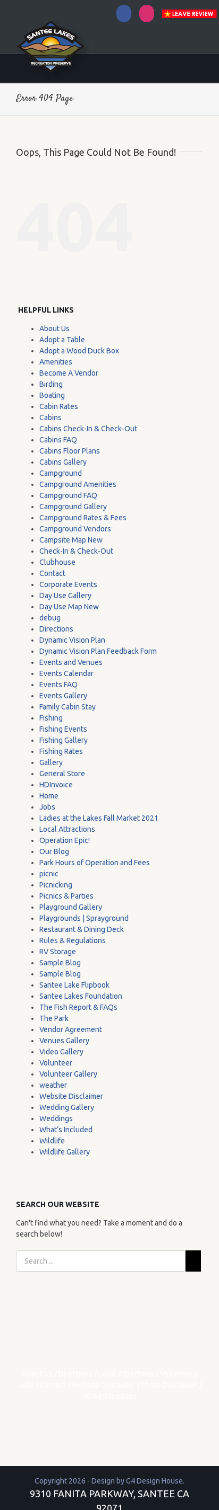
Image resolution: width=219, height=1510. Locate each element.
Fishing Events (63, 729)
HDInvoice (56, 784)
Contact (52, 573)
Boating (52, 395)
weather (53, 1085)
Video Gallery (61, 1051)
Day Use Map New (69, 606)
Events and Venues (71, 662)
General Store (62, 773)
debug (50, 618)
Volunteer (55, 1063)
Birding (51, 384)
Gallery (51, 762)
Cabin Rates (58, 406)
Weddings (56, 1118)
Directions (56, 629)
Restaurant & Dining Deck (81, 929)
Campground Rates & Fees (83, 517)
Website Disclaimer (71, 1096)
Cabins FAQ (58, 440)
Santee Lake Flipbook (74, 985)
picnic (48, 873)
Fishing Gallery (63, 740)
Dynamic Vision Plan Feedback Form (98, 651)
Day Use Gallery (65, 595)
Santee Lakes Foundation (80, 996)
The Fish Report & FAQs (78, 1007)
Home (48, 796)
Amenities (55, 362)
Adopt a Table (62, 339)
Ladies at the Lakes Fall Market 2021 (98, 818)
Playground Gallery (70, 907)
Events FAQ (58, 684)
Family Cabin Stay (67, 707)
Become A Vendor (68, 373)
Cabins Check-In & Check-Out (88, 428)
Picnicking (55, 885)
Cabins (50, 417)
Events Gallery (63, 695)
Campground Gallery (73, 506)
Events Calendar (66, 673)
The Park (54, 1018)
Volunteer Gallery (68, 1074)
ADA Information (109, 1396)
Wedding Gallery (66, 1107)
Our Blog (54, 851)
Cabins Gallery (63, 462)
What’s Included (65, 1129)
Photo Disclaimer (169, 1385)
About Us (54, 328)
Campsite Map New (71, 540)
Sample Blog (60, 962)
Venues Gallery (64, 1040)
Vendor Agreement (70, 1029)
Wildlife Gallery (64, 1152)
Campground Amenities (77, 484)
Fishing (51, 718)
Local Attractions (67, 829)
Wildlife (52, 1140)
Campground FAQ (68, 495)
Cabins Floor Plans (69, 451)
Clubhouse (57, 562)
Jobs (47, 807)
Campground (60, 473)
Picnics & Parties (66, 896)
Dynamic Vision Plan (72, 640)
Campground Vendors (75, 529)
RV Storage (57, 951)
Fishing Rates (61, 751)
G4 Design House (154, 1481)
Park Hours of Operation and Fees (94, 862)
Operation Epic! (64, 840)
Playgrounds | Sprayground (84, 918)
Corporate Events (68, 584)
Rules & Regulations (72, 940)
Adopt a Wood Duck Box (79, 351)
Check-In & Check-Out (76, 551)
